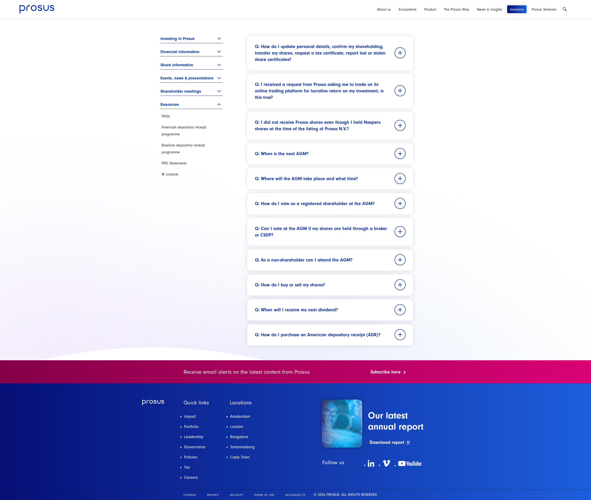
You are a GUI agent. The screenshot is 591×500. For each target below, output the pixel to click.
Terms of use (264, 495)
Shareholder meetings (180, 91)
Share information (176, 65)
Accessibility (295, 495)
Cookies (190, 495)
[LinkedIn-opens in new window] (371, 463)
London (236, 426)
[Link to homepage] (153, 403)
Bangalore (239, 436)
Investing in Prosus (177, 38)
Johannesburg (242, 447)
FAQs (166, 116)
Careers (191, 477)
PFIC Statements (174, 163)
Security (236, 495)
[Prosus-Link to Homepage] (36, 9)
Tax (187, 467)
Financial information (179, 51)
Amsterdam (240, 416)
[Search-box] (565, 9)
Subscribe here (386, 372)
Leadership (193, 436)
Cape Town (240, 457)
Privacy (213, 495)
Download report (387, 442)
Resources (169, 104)
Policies (190, 457)
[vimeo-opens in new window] (386, 463)
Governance (194, 447)
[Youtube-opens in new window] (409, 463)
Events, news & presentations (187, 78)
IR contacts (170, 174)
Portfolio (191, 426)
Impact (190, 416)
